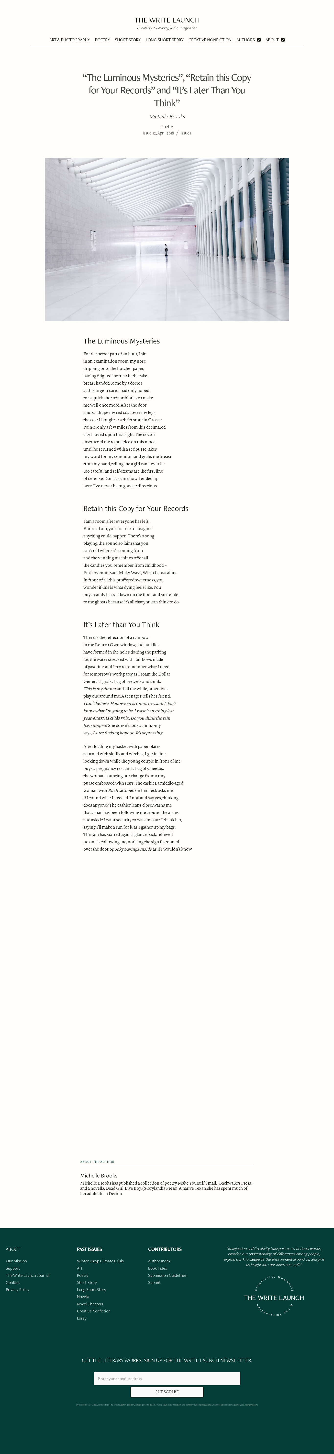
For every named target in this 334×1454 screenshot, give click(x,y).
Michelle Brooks (99, 1175)
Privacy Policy (251, 1404)
